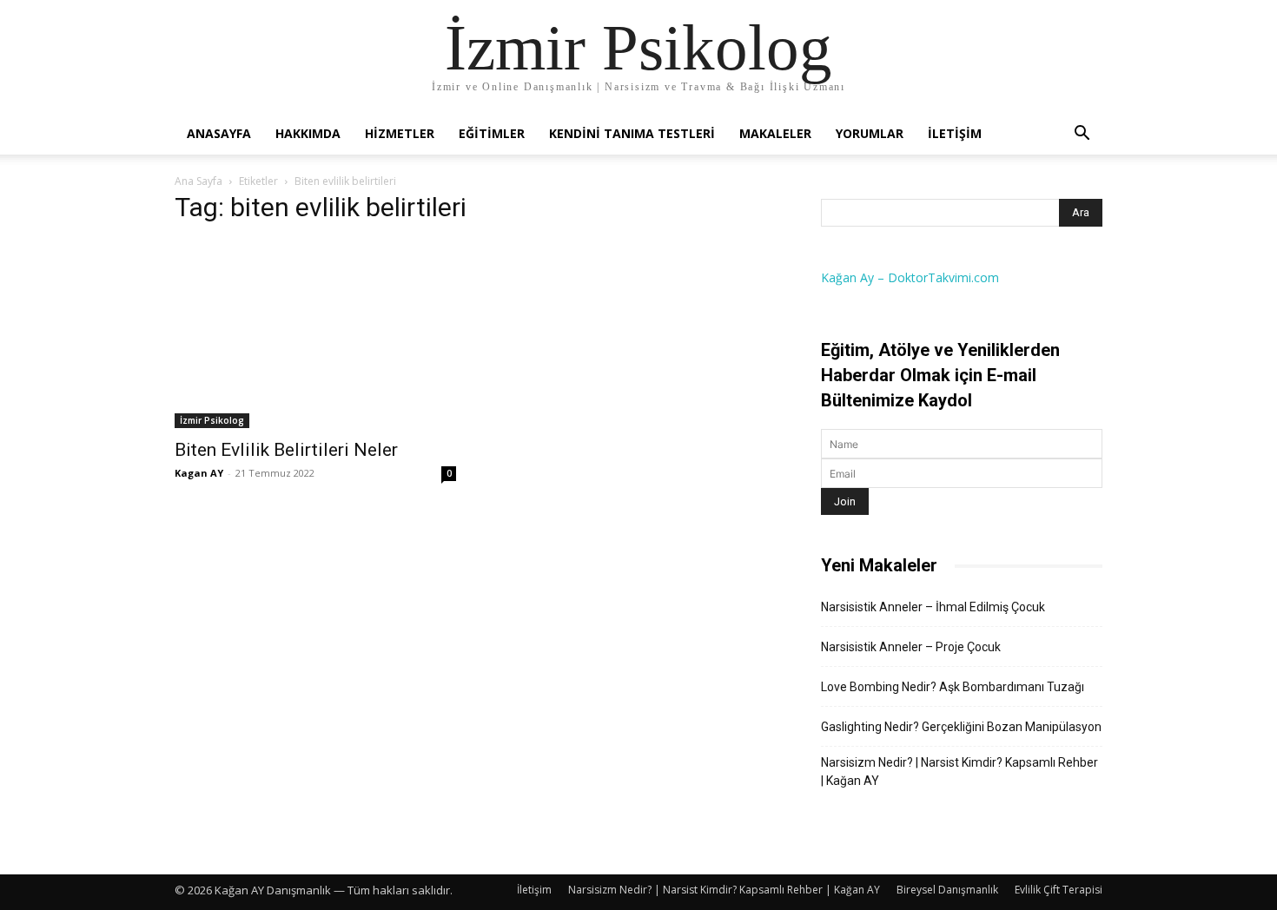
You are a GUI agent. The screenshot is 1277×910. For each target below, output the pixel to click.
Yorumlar (869, 133)
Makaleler (775, 133)
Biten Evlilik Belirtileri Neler (286, 449)
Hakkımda (308, 133)
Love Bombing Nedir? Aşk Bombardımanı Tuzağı (952, 687)
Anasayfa (219, 133)
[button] (1081, 135)
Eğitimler (492, 133)
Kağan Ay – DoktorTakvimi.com (910, 277)
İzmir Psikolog (212, 420)
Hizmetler (399, 133)
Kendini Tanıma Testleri (632, 133)
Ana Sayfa (198, 181)
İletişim (955, 133)
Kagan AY (199, 472)
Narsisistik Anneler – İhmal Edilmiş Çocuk (933, 607)
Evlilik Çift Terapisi (1058, 889)
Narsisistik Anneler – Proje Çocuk (911, 647)
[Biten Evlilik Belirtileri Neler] (315, 334)
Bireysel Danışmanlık (947, 889)
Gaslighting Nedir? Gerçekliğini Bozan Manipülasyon (961, 727)
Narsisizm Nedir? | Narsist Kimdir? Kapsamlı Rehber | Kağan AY (959, 771)
